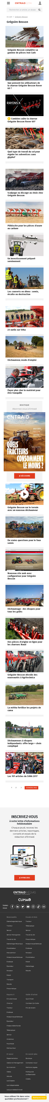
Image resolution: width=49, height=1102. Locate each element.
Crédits (28, 1079)
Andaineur (10, 1039)
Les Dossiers (11, 1081)
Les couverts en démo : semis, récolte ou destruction (23, 293)
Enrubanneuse (12, 999)
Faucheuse (10, 1044)
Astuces (9, 1076)
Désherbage (30, 966)
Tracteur (9, 926)
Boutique (29, 1058)
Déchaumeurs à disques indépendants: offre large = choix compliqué (24, 743)
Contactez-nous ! (31, 1063)
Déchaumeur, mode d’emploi (21, 360)
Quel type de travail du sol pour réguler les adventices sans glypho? (23, 154)
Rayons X (10, 994)
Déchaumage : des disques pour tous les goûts (23, 610)
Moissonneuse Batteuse (14, 957)
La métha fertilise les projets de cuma (24, 709)
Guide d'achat (31, 994)
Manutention (11, 953)
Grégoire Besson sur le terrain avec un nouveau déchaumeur (22, 508)
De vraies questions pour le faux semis (24, 541)
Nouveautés (12, 917)
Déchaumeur (11, 1048)
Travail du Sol (11, 939)
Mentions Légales (31, 1067)
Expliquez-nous (39, 1098)
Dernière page (31, 788)
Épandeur (10, 966)
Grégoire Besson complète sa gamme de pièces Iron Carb (22, 51)
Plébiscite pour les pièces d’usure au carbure (24, 227)
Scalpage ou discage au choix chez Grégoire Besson (25, 194)
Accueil (9, 17)
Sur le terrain (11, 1067)
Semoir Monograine (13, 935)
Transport (10, 979)
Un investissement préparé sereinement (21, 260)
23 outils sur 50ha (16, 329)
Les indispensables (13, 1085)
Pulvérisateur (11, 948)
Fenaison (10, 970)
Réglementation (12, 1058)
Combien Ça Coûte (32, 1003)
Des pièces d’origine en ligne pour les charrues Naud (24, 643)
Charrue (9, 1003)
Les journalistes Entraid (14, 1090)
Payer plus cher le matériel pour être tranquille (23, 391)
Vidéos (9, 1072)
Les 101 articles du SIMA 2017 (22, 776)
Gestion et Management (15, 1063)
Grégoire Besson (21, 17)
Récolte (9, 984)
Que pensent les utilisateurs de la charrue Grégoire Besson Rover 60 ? (24, 86)
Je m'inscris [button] (24, 878)
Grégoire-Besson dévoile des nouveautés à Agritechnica (22, 676)
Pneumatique (11, 988)
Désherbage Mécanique (15, 944)
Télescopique (30, 926)
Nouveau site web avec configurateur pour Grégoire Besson (21, 576)
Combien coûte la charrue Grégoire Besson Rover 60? (22, 120)
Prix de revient (30, 1008)
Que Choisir (30, 999)
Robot (9, 975)
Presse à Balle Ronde (14, 1026)
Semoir (9, 930)
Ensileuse (10, 962)
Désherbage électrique (14, 921)
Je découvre (24, 476)
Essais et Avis (31, 917)
